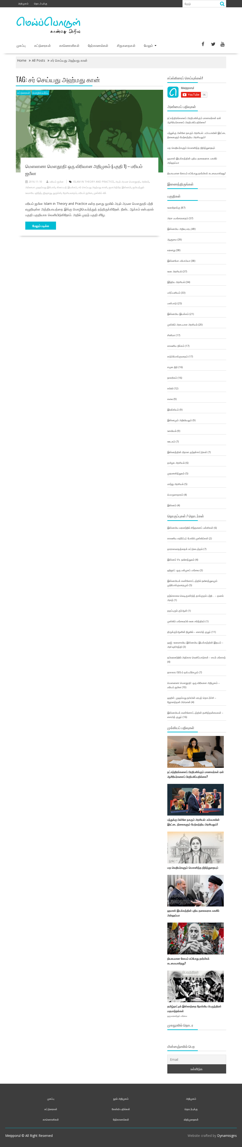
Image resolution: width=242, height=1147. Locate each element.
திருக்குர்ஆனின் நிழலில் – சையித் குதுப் (189, 632)
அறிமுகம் (23, 3)
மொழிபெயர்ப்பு (40, 93)
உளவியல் (172, 431)
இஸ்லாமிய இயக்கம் (178, 314)
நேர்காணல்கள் (98, 45)
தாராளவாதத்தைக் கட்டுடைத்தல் (185, 549)
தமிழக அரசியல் (176, 462)
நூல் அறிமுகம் (121, 1098)
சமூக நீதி (172, 367)
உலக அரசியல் (174, 271)
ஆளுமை (172, 239)
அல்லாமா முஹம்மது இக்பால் (40, 187)
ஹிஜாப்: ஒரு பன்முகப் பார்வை (183, 570)
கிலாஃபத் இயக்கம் (67, 187)
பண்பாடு (172, 303)
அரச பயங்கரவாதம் (177, 218)
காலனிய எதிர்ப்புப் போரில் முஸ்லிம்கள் (187, 538)
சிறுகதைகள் (126, 45)
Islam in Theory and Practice (93, 181)
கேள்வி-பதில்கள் (121, 1109)
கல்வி (170, 388)
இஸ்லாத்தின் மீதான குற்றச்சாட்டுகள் (187, 452)
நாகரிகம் (172, 377)
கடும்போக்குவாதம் (177, 356)
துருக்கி (57, 193)
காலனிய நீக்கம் (175, 346)
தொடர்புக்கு (41, 3)
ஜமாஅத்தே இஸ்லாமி (120, 187)
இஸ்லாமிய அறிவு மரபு (178, 229)
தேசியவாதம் (70, 193)
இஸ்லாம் (171, 505)
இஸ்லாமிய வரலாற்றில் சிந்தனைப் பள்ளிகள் (190, 527)
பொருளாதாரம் (175, 494)
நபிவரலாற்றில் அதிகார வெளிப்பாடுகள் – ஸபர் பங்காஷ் (196, 657)
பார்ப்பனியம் (173, 292)
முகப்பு (21, 45)
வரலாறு (171, 250)
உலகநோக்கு (173, 207)
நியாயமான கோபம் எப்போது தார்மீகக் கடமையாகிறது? (196, 173)
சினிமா (171, 335)
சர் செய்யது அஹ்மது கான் (92, 187)
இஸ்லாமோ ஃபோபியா (178, 260)
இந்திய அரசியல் (176, 282)
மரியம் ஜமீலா (57, 181)
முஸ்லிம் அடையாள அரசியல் (182, 324)
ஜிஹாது (47, 193)
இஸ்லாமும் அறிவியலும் (179, 420)
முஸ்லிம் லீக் (100, 193)
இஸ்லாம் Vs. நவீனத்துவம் (180, 559)
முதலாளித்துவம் (176, 473)
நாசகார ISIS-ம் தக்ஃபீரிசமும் (182, 672)
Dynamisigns (227, 1135)
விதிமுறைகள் (191, 1119)
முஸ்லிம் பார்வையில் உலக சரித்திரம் (186, 621)
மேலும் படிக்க (40, 225)
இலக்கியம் (173, 409)
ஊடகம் (171, 441)
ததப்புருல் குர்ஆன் (177, 610)
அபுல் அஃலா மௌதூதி (127, 181)
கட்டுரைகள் (42, 45)
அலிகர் (145, 181)
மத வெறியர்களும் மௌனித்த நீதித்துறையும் (191, 148)
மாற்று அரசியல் (175, 484)
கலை (170, 399)
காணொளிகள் (69, 45)
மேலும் (148, 45)
